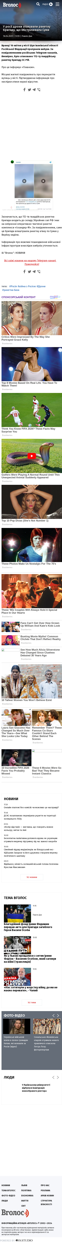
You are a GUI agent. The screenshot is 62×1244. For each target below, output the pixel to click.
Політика (26, 1190)
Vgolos (12, 5)
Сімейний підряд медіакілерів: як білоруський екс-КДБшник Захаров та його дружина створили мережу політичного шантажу (30, 852)
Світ (23, 1206)
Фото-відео (8, 1195)
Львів (24, 1185)
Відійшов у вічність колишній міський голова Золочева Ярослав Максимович (31, 866)
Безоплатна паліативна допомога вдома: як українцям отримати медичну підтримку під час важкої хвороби (30, 840)
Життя (24, 1201)
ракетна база (11, 290)
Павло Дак (27, 36)
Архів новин (47, 1195)
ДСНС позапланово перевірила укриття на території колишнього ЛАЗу (30, 817)
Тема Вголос (8, 1190)
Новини (6, 1185)
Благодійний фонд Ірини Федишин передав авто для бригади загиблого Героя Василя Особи (28, 927)
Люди (5, 1201)
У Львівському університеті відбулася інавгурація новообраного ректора (36, 1088)
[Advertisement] (31, 126)
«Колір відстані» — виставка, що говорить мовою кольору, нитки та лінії (28, 828)
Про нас (45, 1185)
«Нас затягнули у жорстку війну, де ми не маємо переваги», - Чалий (30, 989)
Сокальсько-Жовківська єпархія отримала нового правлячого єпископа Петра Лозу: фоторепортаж (46, 1043)
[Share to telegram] (34, 90)
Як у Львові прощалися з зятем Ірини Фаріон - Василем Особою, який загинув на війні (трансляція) (30, 958)
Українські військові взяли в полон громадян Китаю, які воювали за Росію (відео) (16, 1042)
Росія (14, 286)
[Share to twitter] (29, 90)
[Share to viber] (39, 90)
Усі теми (32, 1002)
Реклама (45, 1190)
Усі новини (32, 877)
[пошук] (38, 4)
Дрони (41, 286)
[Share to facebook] (24, 90)
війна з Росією (27, 286)
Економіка (27, 1195)
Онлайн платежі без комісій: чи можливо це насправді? (31, 807)
